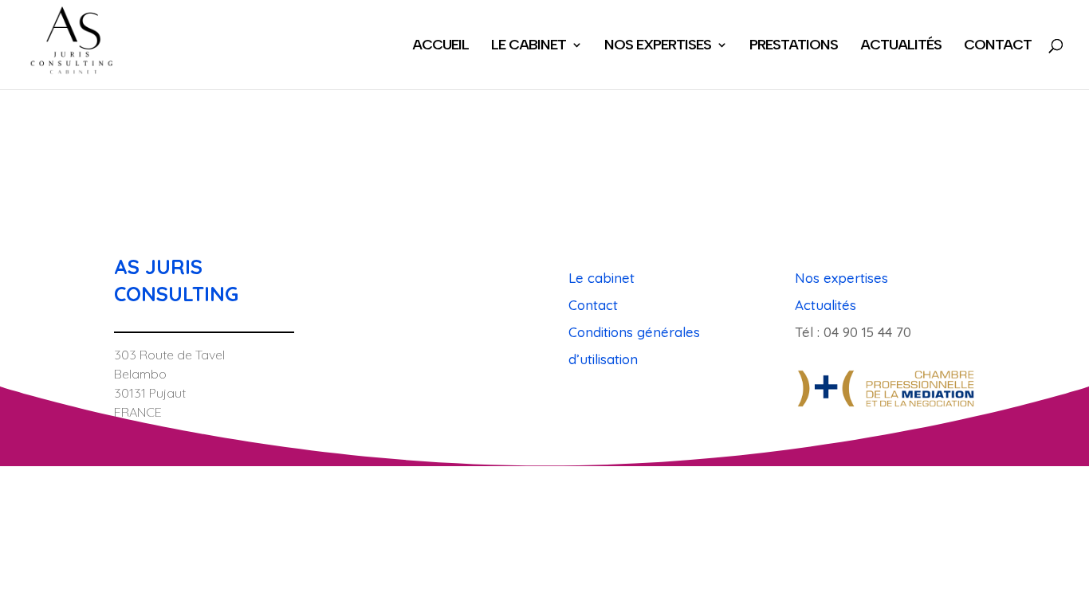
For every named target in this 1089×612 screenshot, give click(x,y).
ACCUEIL (440, 46)
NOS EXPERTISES (657, 46)
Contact (593, 304)
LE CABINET (528, 46)
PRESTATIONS (793, 46)
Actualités (825, 304)
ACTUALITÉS (901, 46)
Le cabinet (601, 277)
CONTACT (998, 46)
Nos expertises (841, 277)
